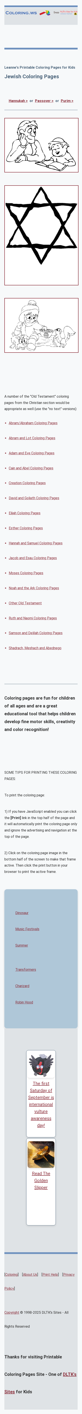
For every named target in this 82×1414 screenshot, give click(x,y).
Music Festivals (27, 929)
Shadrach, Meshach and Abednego (35, 648)
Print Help (50, 1275)
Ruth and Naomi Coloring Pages (33, 618)
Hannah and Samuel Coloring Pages (36, 543)
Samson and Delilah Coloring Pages (36, 633)
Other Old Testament (25, 603)
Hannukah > (18, 101)
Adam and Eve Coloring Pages (31, 453)
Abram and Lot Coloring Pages (32, 438)
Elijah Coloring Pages (24, 513)
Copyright (11, 1312)
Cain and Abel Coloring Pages (31, 468)
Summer (21, 945)
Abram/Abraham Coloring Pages (33, 423)
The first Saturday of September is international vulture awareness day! (41, 1104)
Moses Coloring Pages (26, 573)
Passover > (44, 101)
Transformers (25, 970)
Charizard (22, 986)
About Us (30, 1275)
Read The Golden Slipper (41, 1180)
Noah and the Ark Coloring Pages (34, 588)
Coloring (11, 1275)
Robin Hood (24, 1002)
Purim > (67, 101)
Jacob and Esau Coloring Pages (33, 558)
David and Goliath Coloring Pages (34, 498)
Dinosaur (21, 913)
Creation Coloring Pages (27, 483)
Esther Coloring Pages (26, 528)
